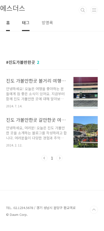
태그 (26, 22)
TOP (94, 210)
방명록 (47, 22)
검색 (83, 10)
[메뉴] (94, 10)
